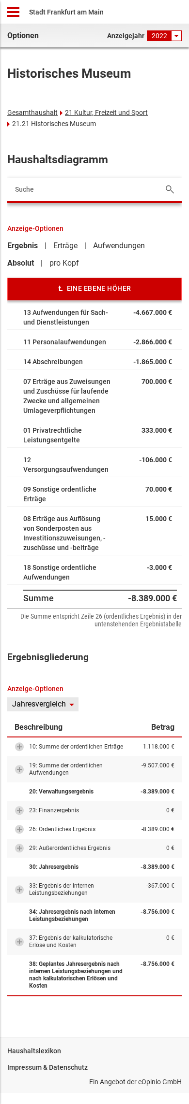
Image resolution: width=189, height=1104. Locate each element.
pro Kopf (64, 263)
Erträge (65, 245)
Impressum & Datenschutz (47, 1067)
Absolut (20, 263)
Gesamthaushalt (32, 112)
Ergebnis (22, 245)
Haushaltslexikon (34, 1051)
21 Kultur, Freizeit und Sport (106, 112)
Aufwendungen (119, 245)
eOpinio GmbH (160, 1082)
